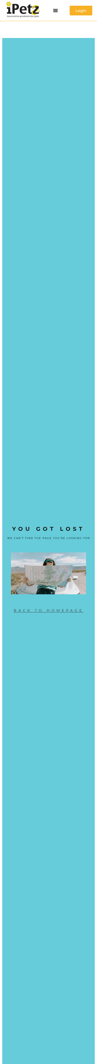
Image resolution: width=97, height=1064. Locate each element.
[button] (55, 10)
